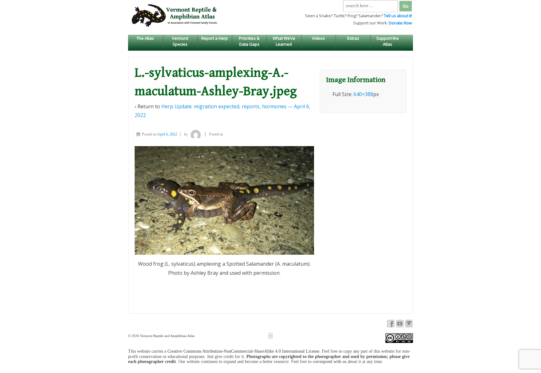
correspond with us (329, 361)
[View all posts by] (195, 134)
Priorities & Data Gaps (249, 41)
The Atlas (145, 38)
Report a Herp (214, 38)
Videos (318, 38)
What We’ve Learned (284, 41)
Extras (353, 38)
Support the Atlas (387, 41)
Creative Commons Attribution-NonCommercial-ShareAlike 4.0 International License (243, 351)
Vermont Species (180, 41)
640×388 (363, 94)
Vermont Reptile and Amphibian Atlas (166, 336)
